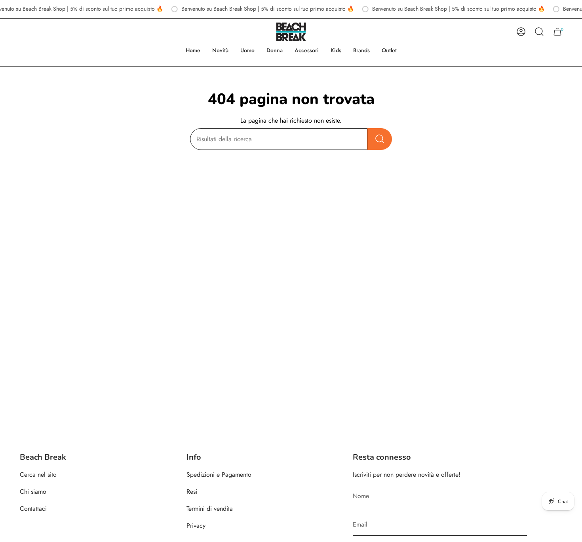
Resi (191, 491)
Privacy (195, 525)
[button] (247, 50)
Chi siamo (33, 491)
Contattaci (33, 508)
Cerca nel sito (38, 474)
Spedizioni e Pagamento (218, 474)
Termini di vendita (209, 508)
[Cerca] (379, 139)
